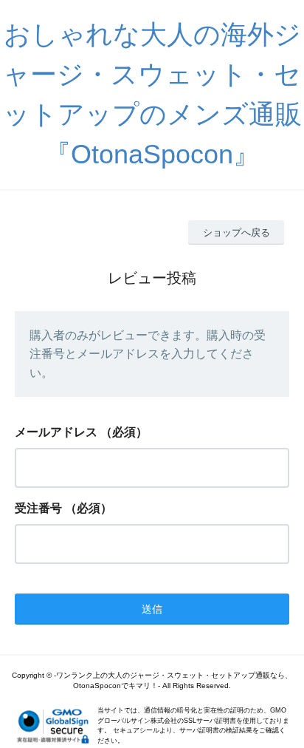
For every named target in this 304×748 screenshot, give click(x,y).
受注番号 (38, 508)
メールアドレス (56, 432)
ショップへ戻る (236, 232)
